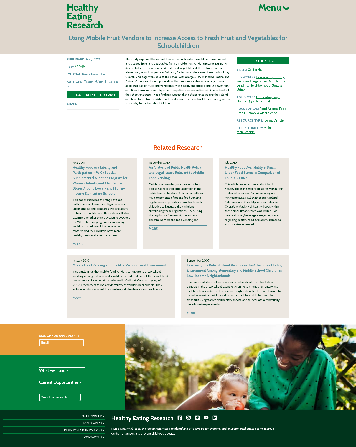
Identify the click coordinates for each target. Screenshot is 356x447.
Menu (270, 7)
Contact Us (93, 437)
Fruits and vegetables (252, 81)
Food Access (269, 109)
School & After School (262, 113)
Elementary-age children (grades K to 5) (258, 99)
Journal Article (274, 120)
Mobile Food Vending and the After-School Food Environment (119, 265)
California (255, 70)
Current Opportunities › (60, 382)
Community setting (270, 77)
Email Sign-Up (91, 416)
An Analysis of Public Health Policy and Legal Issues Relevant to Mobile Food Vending (176, 172)
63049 (80, 67)
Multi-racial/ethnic (254, 130)
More (77, 244)
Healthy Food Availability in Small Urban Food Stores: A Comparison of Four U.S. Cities (252, 172)
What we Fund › (53, 370)
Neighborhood (260, 85)
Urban (241, 90)
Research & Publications (83, 430)
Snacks (277, 85)
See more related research (93, 95)
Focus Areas (92, 423)
